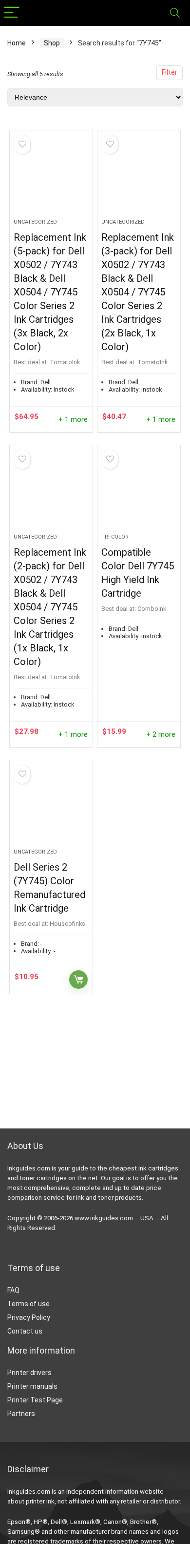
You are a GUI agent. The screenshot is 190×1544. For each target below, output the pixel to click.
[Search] (175, 13)
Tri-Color (115, 537)
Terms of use (28, 1304)
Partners (21, 1414)
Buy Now (78, 979)
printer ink (40, 1501)
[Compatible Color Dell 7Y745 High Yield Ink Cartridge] (139, 493)
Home (16, 43)
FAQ (13, 1290)
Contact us (24, 1331)
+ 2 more (160, 734)
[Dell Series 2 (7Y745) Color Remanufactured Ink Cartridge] (51, 808)
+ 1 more (73, 420)
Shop (52, 43)
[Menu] (11, 13)
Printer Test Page (35, 1400)
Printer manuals (32, 1386)
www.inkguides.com (104, 1218)
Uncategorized (35, 222)
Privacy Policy (28, 1317)
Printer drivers (29, 1373)
